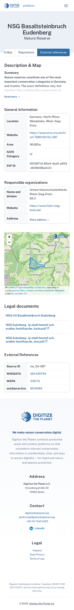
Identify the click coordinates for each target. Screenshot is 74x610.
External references (53, 52)
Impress (37, 550)
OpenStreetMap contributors (32, 287)
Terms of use (37, 558)
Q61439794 (38, 373)
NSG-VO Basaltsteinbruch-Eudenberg (30, 315)
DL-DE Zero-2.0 (19, 293)
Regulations (26, 52)
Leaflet (11, 287)
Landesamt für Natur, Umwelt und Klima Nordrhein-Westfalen (35, 290)
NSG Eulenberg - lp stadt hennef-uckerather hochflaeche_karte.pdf (30, 326)
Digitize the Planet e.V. (42, 603)
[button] (66, 5)
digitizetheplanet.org (37, 513)
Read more (10, 96)
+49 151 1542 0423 (37, 521)
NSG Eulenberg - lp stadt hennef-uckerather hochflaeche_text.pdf (30, 339)
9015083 (36, 388)
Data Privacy (37, 554)
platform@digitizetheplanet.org (37, 517)
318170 (35, 381)
